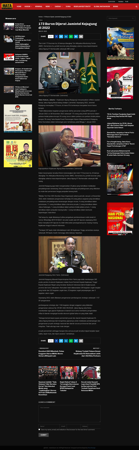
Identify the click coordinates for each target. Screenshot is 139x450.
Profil (126, 1)
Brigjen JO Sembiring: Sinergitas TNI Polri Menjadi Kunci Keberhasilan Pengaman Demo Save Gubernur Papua (23, 75)
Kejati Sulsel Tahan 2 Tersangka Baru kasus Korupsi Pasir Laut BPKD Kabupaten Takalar (69, 386)
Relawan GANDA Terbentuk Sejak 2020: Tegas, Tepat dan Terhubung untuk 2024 (22, 58)
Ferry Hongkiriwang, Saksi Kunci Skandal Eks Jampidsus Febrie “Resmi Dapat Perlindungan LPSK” (121, 144)
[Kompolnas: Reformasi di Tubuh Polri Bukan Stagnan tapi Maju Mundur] (9, 26)
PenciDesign (91, 448)
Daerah (58, 6)
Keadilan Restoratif (82, 6)
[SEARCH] (133, 18)
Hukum (27, 6)
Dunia (68, 6)
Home (19, 6)
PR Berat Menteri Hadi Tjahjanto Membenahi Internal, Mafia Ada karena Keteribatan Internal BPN (23, 92)
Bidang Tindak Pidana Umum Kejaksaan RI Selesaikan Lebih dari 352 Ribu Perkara (87, 353)
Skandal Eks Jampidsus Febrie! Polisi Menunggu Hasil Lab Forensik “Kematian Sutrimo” (120, 135)
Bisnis (115, 6)
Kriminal (38, 6)
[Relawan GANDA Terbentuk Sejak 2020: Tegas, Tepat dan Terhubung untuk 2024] (9, 57)
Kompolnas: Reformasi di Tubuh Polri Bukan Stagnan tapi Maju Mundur (23, 27)
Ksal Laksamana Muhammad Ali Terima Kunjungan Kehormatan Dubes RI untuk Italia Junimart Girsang (120, 153)
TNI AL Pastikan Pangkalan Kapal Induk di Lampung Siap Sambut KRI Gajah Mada (121, 116)
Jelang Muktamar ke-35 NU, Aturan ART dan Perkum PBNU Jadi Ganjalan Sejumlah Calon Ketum (120, 125)
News (48, 6)
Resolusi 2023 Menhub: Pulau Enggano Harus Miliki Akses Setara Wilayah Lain (51, 353)
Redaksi (120, 1)
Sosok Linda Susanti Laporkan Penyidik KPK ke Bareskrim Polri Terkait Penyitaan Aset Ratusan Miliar (90, 386)
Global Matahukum (102, 6)
